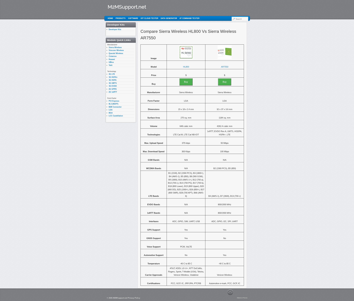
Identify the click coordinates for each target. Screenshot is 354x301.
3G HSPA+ (113, 77)
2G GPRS (113, 89)
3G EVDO (113, 86)
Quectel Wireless (116, 53)
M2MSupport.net (127, 7)
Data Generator (169, 18)
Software (133, 18)
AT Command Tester (189, 18)
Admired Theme (242, 298)
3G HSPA (112, 80)
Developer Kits (115, 29)
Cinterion (113, 56)
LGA (110, 110)
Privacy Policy (134, 298)
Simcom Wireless (116, 50)
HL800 (186, 67)
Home (110, 18)
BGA (111, 113)
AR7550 (224, 67)
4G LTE (112, 74)
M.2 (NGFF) (113, 104)
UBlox (111, 62)
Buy (186, 82)
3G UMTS (113, 83)
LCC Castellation (116, 116)
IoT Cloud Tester (149, 18)
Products (121, 18)
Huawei (112, 59)
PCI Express (114, 101)
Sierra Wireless (115, 47)
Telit (110, 65)
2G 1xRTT (113, 92)
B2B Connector (115, 107)
